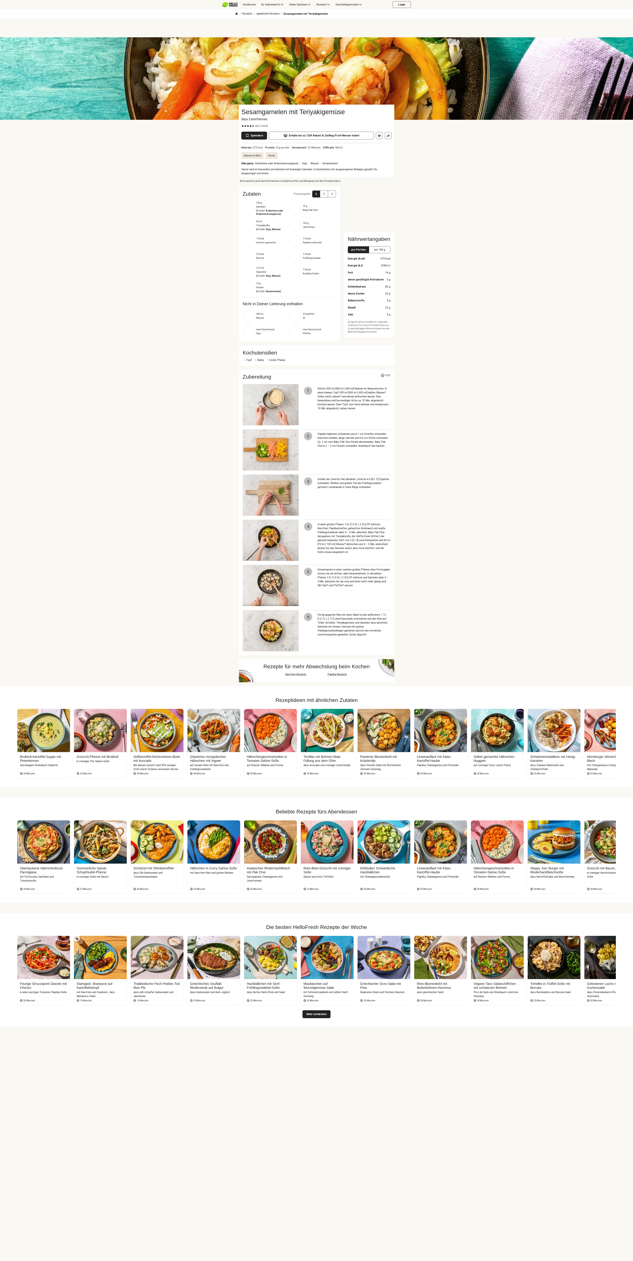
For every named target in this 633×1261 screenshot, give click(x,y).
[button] (289, 194)
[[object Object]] (379, 135)
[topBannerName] (316, 27)
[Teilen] (388, 135)
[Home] (237, 14)
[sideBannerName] (369, 207)
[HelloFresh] (230, 4)
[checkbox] (242, 126)
